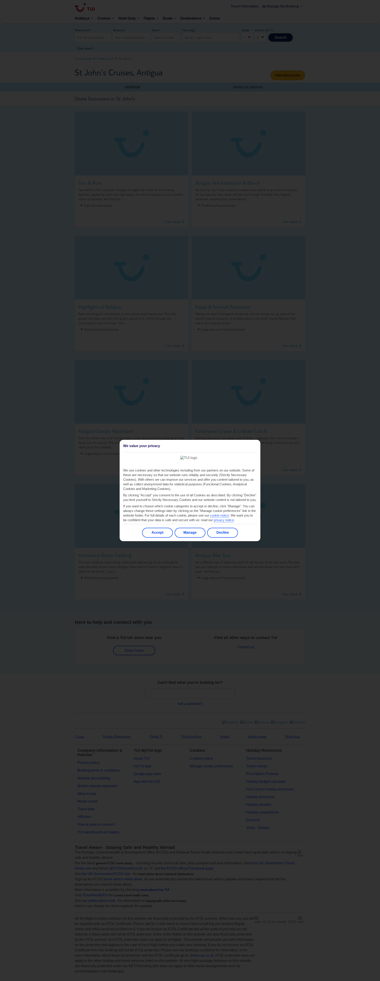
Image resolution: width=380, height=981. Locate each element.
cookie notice (219, 515)
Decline (222, 532)
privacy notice (224, 520)
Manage (190, 532)
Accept (157, 532)
